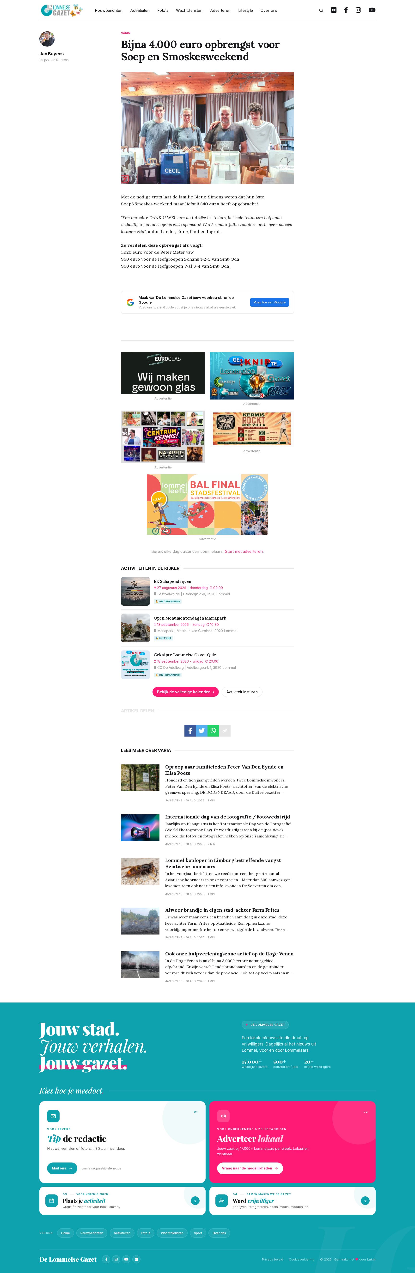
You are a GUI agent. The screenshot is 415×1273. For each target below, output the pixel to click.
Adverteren (220, 10)
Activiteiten (140, 10)
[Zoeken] (321, 10)
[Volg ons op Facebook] (346, 10)
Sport (198, 1233)
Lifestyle (245, 10)
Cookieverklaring (301, 1259)
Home (65, 1233)
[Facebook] (106, 1259)
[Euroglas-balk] (163, 373)
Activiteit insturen (242, 691)
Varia (125, 33)
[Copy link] (225, 731)
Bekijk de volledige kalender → (185, 691)
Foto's (162, 10)
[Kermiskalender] (163, 437)
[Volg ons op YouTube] (372, 10)
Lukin (371, 1259)
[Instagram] (116, 1259)
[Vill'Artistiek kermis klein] (252, 429)
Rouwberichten (108, 10)
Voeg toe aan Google (270, 302)
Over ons (269, 10)
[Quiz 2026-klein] (252, 376)
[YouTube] (126, 1259)
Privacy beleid (272, 1259)
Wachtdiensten (189, 10)
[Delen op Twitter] (202, 731)
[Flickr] (136, 1259)
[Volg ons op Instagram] (358, 10)
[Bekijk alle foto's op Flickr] (333, 10)
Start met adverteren (244, 551)
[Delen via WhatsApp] (213, 731)
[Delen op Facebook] (190, 731)
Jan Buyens (51, 53)
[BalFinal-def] (207, 504)
